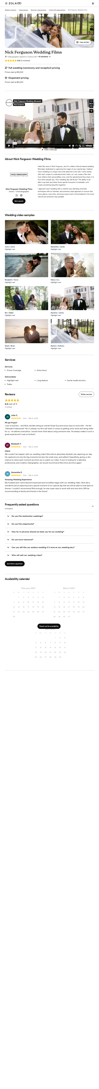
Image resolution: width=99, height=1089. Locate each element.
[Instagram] (16, 195)
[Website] (21, 195)
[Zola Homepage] (15, 3)
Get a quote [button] (18, 201)
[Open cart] (93, 3)
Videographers (23, 10)
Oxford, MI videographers (57, 10)
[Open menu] (6, 3)
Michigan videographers (38, 10)
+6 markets (43, 56)
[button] (82, 42)
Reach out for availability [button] (49, 626)
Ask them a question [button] (15, 564)
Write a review (86, 394)
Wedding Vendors (10, 10)
